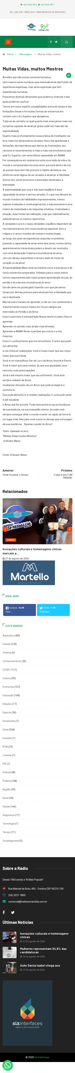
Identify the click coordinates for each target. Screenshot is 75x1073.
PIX (4, 763)
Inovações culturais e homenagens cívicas (44, 935)
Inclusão (7, 738)
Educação (8, 695)
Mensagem (25, 54)
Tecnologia (9, 823)
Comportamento (12, 661)
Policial (6, 772)
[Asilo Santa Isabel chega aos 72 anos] (10, 967)
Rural (5, 798)
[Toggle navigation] (8, 42)
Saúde (6, 806)
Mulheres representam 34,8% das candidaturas (43, 950)
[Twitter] (56, 42)
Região (6, 789)
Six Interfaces (42, 1057)
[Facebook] (51, 42)
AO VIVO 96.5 (31, 4)
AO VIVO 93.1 (47, 4)
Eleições (7, 704)
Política (7, 780)
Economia (8, 686)
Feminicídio (9, 721)
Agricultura (9, 635)
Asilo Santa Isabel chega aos (40, 965)
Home (10, 54)
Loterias (7, 755)
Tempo (6, 832)
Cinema (7, 652)
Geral (5, 729)
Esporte (7, 712)
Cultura (7, 678)
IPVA (5, 746)
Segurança (9, 815)
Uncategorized (11, 840)
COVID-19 (8, 669)
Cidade (10, 540)
